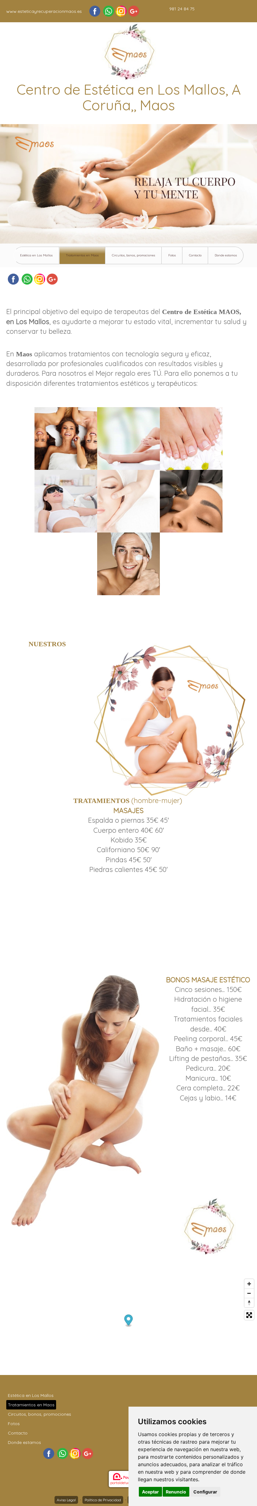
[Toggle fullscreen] (249, 1315)
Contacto (195, 255)
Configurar (205, 1491)
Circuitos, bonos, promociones (133, 255)
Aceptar (150, 1491)
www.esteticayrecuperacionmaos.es (44, 11)
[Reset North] (249, 1302)
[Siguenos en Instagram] (121, 11)
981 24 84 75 (182, 9)
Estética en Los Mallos (36, 255)
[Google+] (133, 11)
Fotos (172, 255)
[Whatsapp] (108, 11)
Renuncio (176, 1491)
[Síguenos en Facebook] (94, 11)
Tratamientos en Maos (82, 255)
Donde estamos (226, 255)
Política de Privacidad (103, 1500)
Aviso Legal (66, 1500)
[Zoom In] (249, 1283)
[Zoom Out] (249, 1293)
